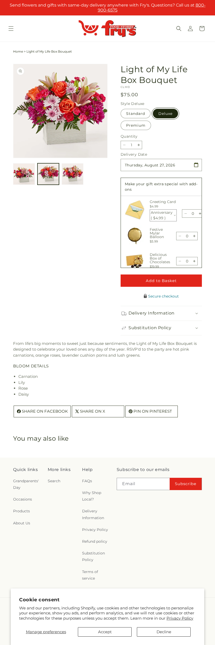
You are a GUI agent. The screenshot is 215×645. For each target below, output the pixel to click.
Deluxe (165, 113)
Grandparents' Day (26, 484)
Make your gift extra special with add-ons (161, 187)
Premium (136, 125)
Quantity (129, 136)
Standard (135, 113)
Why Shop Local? (91, 496)
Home (18, 51)
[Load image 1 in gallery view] (24, 174)
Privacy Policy (179, 618)
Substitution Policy (93, 556)
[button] (11, 28)
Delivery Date (134, 154)
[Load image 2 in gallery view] (48, 174)
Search (54, 481)
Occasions (22, 499)
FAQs (87, 481)
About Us (21, 523)
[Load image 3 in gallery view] (72, 174)
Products (21, 511)
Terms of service (90, 575)
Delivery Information (93, 514)
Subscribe (185, 483)
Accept (105, 631)
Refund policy (94, 541)
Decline (164, 631)
